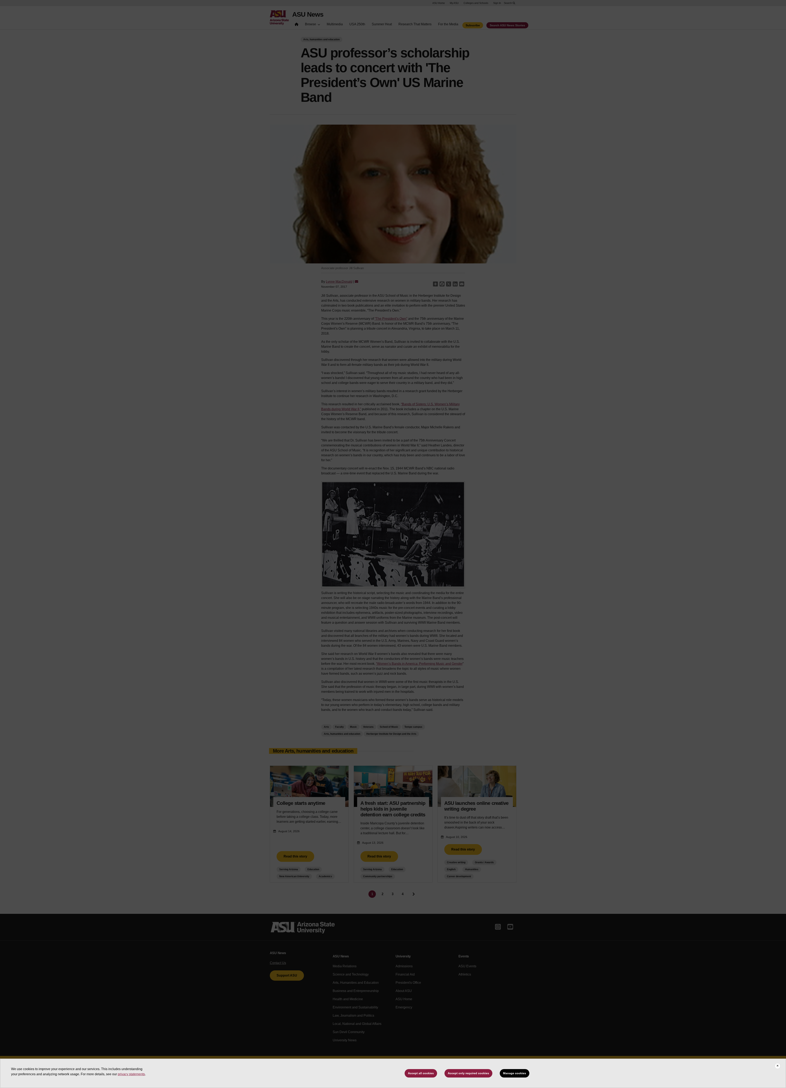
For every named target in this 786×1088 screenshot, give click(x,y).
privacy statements (131, 1074)
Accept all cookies (421, 1073)
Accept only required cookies (468, 1073)
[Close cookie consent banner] (777, 1066)
